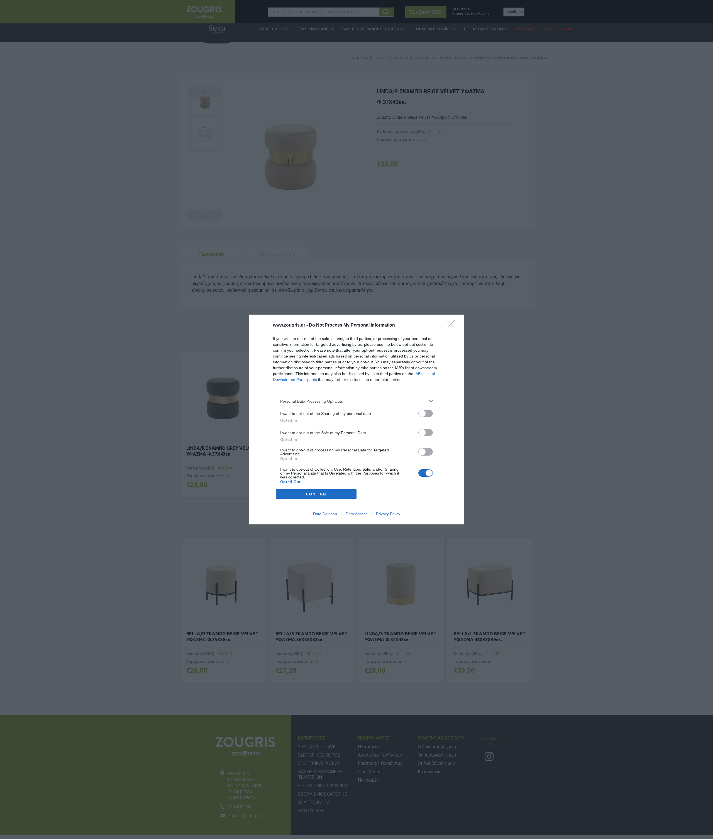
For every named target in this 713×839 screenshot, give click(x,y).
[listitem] (356, 401)
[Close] (453, 325)
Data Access (356, 514)
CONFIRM (316, 494)
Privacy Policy (388, 514)
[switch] (425, 413)
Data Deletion (325, 514)
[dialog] (356, 419)
